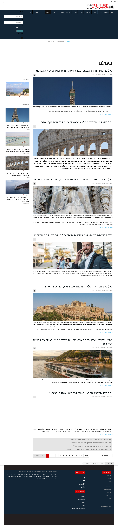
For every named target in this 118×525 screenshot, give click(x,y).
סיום (86, 456)
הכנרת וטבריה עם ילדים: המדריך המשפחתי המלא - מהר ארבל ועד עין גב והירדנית (18, 101)
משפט (94, 12)
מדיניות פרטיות (81, 499)
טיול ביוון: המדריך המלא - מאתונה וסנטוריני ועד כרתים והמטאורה (77, 286)
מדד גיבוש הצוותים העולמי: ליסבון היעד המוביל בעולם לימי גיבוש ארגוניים (73, 235)
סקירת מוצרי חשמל (17, 476)
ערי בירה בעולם (49, 476)
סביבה (75, 12)
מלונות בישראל (35, 474)
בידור (42, 12)
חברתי (81, 12)
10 (76, 456)
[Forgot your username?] (22, 13)
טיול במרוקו (46, 478)
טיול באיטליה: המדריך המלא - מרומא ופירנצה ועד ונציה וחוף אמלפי (76, 122)
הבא (80, 456)
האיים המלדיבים (44, 474)
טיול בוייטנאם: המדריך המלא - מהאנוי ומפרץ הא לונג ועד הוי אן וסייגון (90, 439)
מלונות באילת (21, 474)
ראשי (102, 463)
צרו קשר (83, 496)
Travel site (28, 474)
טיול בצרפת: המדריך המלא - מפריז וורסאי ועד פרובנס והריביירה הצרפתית (73, 70)
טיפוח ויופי (60, 12)
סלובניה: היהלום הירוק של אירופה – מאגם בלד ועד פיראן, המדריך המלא (89, 449)
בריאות (68, 12)
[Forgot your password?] (21, 25)
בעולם (68, 41)
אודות (83, 502)
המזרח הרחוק (54, 478)
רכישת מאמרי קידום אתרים (78, 508)
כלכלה (100, 12)
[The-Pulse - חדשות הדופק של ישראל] (100, 6)
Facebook (80, 478)
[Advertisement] (28, 6)
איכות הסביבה (107, 489)
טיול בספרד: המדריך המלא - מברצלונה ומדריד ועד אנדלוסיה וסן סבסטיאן (73, 179)
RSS (82, 487)
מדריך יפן (26, 476)
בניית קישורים (13, 474)
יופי (110, 484)
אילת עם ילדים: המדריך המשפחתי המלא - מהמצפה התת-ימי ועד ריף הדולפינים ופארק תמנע (18, 199)
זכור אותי (20, 28)
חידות (54, 474)
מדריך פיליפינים (33, 476)
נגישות (83, 505)
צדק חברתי (108, 495)
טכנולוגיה (88, 12)
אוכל (53, 12)
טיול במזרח (9, 476)
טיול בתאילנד (40, 478)
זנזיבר (51, 474)
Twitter (81, 481)
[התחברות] (22, 38)
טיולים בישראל (60, 41)
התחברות (19, 31)
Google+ (80, 484)
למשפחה (36, 12)
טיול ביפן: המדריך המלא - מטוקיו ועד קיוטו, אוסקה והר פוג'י (80, 393)
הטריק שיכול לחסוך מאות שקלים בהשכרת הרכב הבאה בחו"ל (92, 446)
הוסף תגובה (103, 114)
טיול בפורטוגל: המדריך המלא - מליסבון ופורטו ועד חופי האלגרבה (91, 443)
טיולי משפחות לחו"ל (106, 506)
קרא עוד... (109, 114)
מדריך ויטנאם (41, 476)
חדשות (106, 12)
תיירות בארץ (51, 41)
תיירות (48, 12)
